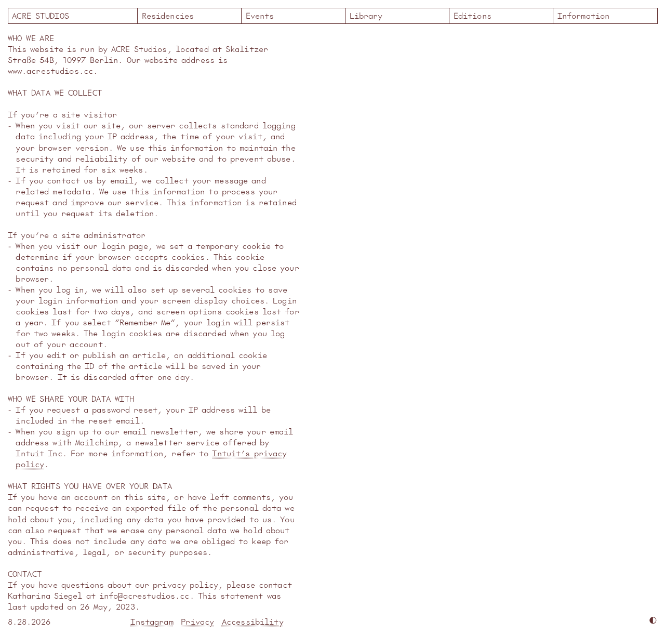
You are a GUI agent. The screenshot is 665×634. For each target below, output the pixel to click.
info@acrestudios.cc (144, 595)
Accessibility (253, 621)
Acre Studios (73, 15)
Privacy (197, 621)
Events (260, 15)
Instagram (151, 621)
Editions (472, 15)
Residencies (168, 15)
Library (366, 15)
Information (583, 15)
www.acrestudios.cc (51, 70)
